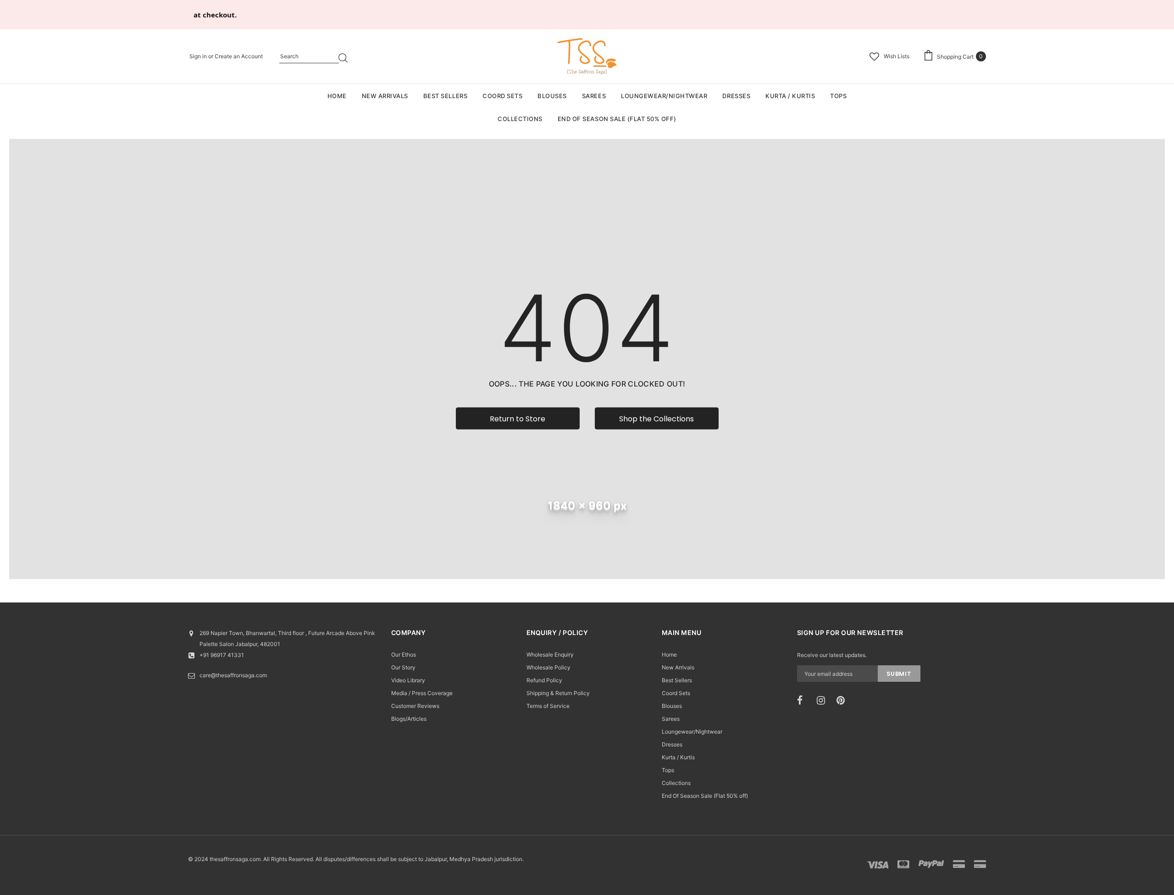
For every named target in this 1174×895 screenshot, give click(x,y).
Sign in (198, 56)
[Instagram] (824, 701)
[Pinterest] (843, 701)
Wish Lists (896, 56)
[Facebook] (804, 701)
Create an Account (239, 56)
